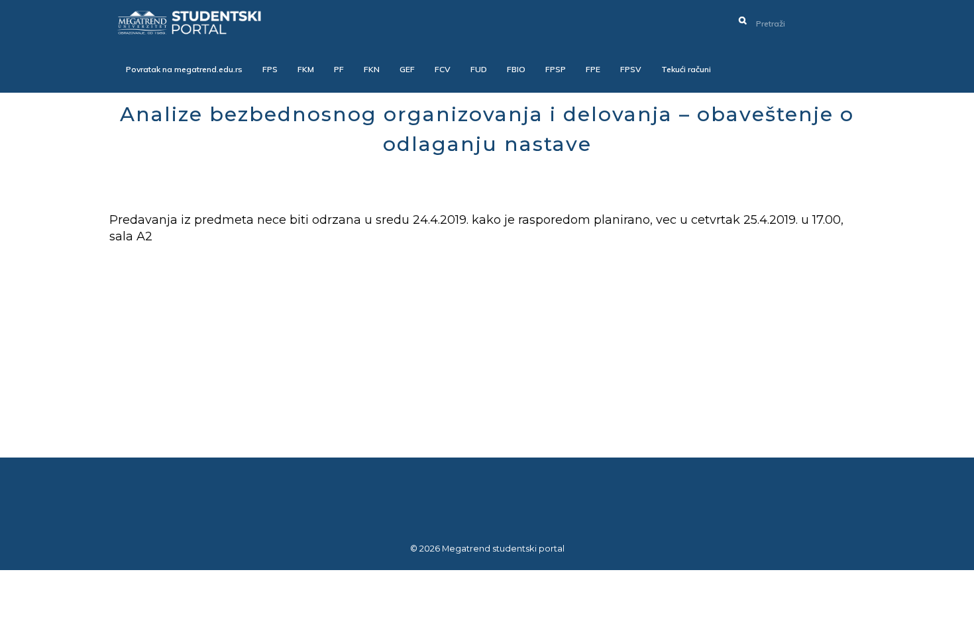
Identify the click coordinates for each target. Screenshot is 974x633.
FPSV (630, 69)
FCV (443, 69)
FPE (593, 69)
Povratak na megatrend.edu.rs (184, 69)
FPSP (555, 69)
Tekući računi (686, 69)
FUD (478, 69)
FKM (306, 69)
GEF (407, 69)
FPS (270, 69)
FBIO (516, 69)
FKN (372, 69)
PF (339, 69)
